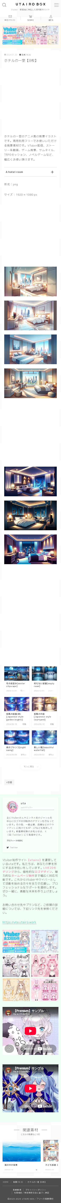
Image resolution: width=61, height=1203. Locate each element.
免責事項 (17, 1190)
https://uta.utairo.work (19, 922)
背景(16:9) (26, 55)
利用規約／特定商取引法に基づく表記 (31, 1192)
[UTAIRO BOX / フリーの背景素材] (30, 4)
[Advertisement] (30, 97)
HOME (5, 1182)
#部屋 (9, 782)
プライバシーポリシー (35, 1190)
